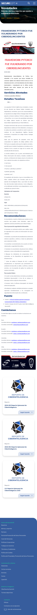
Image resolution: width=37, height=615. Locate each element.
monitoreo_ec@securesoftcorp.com (20, 331)
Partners (3, 532)
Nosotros (4, 525)
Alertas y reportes (6, 528)
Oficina (6, 602)
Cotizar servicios (6, 569)
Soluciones (4, 566)
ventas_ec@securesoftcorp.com (21, 333)
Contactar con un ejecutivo (12, 606)
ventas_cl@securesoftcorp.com (21, 351)
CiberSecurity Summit (7, 589)
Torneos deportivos (7, 592)
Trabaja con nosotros (7, 546)
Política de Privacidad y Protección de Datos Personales (17, 556)
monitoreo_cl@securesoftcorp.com (20, 349)
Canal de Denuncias (7, 539)
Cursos (3, 576)
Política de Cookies (6, 552)
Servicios (3, 572)
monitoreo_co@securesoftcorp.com (20, 340)
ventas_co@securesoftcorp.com (21, 342)
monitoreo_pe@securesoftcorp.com (20, 322)
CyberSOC (4, 579)
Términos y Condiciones (8, 549)
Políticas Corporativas (7, 542)
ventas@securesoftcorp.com (20, 324)
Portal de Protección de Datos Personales (13, 535)
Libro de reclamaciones (14, 609)
